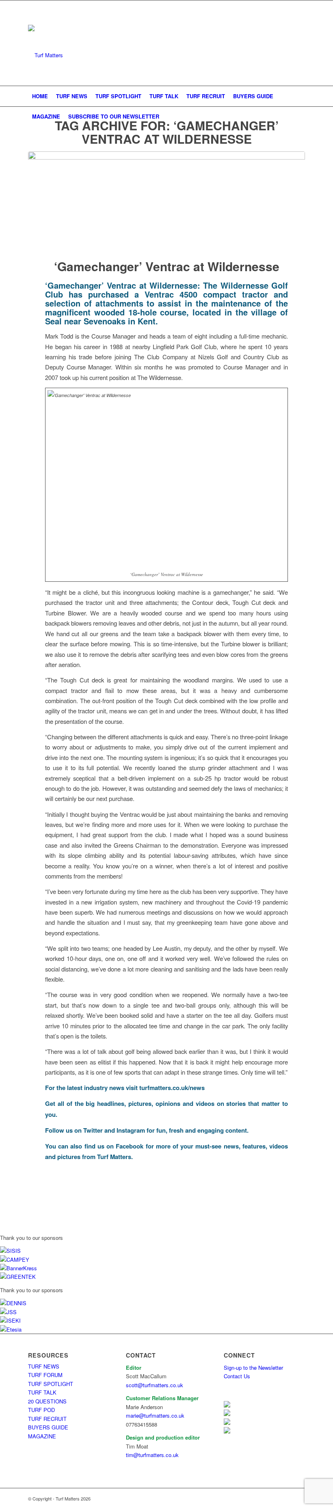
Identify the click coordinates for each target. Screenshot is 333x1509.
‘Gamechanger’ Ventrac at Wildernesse (166, 266)
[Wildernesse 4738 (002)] (166, 199)
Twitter (93, 1130)
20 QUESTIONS (47, 1401)
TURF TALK (42, 1392)
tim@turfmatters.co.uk (152, 1455)
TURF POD (41, 1410)
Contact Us (237, 1376)
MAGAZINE (42, 1436)
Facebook (129, 1146)
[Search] (300, 116)
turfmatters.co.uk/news (172, 1087)
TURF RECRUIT (47, 1419)
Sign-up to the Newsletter (253, 1367)
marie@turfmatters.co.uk (155, 1415)
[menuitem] (40, 96)
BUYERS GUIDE (48, 1427)
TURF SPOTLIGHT (50, 1384)
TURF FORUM (45, 1375)
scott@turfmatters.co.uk (154, 1385)
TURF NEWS (43, 1366)
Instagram (131, 1130)
